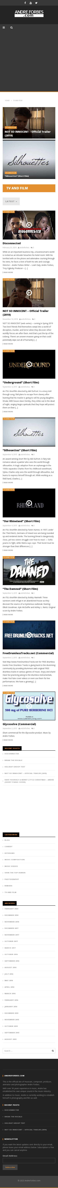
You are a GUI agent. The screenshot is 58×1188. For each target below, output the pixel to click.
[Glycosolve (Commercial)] (29, 706)
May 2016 (9, 980)
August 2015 (10, 1039)
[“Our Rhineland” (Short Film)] (29, 502)
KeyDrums (10, 853)
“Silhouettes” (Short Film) (17, 176)
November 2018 (12, 922)
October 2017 (11, 941)
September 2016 (12, 961)
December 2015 (11, 1013)
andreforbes (24, 248)
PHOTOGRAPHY (12, 879)
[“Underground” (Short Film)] (29, 364)
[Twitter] (36, 3)
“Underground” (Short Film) (21, 382)
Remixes (8, 886)
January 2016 (11, 1007)
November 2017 (12, 935)
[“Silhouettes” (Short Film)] (29, 432)
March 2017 (10, 948)
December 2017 (11, 928)
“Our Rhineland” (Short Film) (21, 521)
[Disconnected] (29, 225)
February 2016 (11, 1000)
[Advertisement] (29, 61)
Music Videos (11, 866)
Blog (7, 840)
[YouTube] (31, 3)
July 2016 (9, 974)
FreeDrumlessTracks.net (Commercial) (28, 653)
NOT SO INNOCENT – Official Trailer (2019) (26, 773)
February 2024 (11, 909)
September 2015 (12, 1033)
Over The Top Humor (15, 873)
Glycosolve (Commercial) (19, 724)
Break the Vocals (13, 760)
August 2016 (10, 967)
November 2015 (12, 1020)
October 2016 (11, 954)
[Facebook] (25, 3)
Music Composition (15, 860)
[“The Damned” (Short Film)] (29, 570)
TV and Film (11, 127)
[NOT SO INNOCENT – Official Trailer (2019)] (29, 292)
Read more (8, 272)
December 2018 (11, 915)
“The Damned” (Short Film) (20, 589)
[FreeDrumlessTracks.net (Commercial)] (29, 635)
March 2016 (10, 993)
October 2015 (11, 1026)
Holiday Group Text (15, 767)
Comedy (8, 847)
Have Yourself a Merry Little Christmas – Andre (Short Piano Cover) (29, 781)
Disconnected (12, 243)
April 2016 (9, 987)
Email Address (10, 1155)
